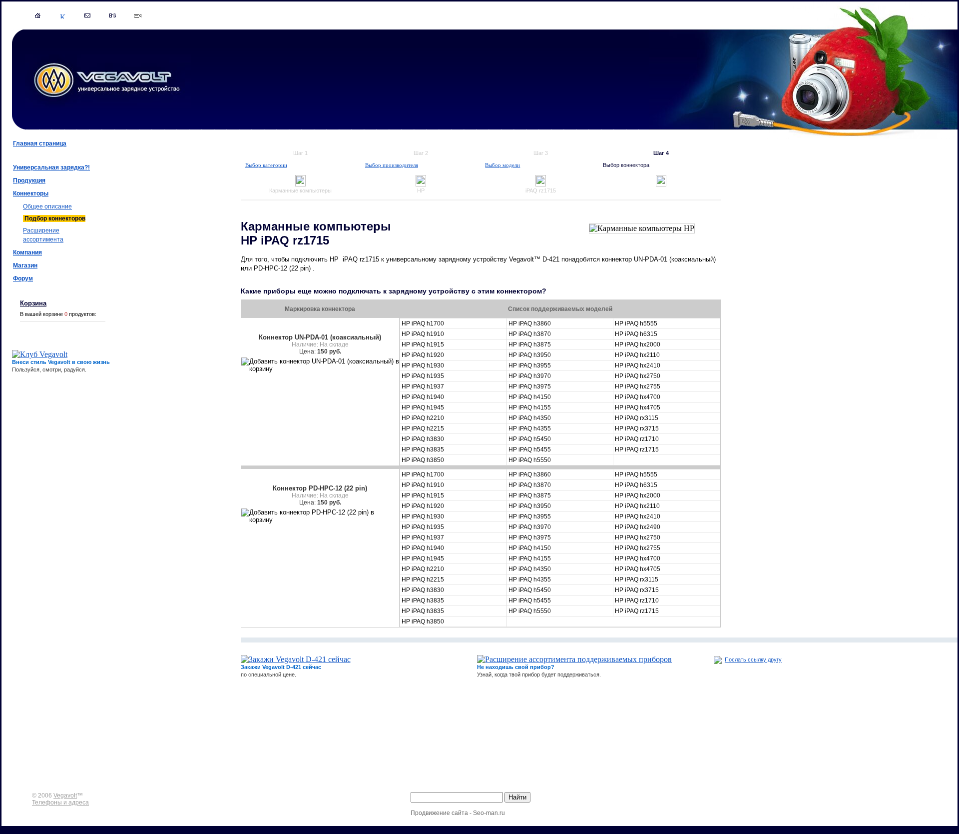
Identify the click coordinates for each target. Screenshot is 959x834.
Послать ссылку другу (753, 659)
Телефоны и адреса (60, 802)
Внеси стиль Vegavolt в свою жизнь (61, 362)
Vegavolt (65, 795)
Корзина (33, 303)
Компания (27, 252)
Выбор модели (502, 165)
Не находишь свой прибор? (515, 667)
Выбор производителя (391, 165)
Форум (23, 278)
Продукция (29, 180)
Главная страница (39, 143)
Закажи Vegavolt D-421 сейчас (281, 667)
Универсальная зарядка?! (51, 167)
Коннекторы (30, 193)
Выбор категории (266, 165)
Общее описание (47, 206)
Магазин (25, 265)
